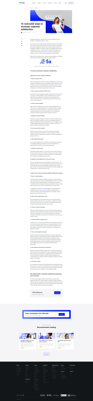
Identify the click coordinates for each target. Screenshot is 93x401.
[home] (22, 3)
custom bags (42, 190)
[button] (34, 3)
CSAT (59, 95)
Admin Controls (36, 388)
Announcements (36, 370)
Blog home (46, 354)
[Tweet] (21, 41)
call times (36, 163)
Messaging (35, 373)
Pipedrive (44, 376)
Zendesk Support (45, 370)
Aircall (44, 374)
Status (75, 399)
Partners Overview (63, 368)
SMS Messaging (19, 370)
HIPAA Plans (71, 368)
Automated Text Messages (54, 367)
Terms (62, 399)
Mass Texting (54, 370)
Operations (26, 374)
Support (26, 371)
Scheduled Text (54, 376)
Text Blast (53, 373)
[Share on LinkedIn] (21, 45)
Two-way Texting (54, 375)
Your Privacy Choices (69, 399)
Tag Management (36, 379)
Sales (26, 373)
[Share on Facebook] (21, 43)
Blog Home (31, 7)
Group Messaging (19, 368)
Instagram (18, 374)
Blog (61, 373)
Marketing (26, 376)
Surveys (35, 376)
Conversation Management (36, 385)
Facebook (18, 373)
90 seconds (52, 88)
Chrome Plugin (19, 371)
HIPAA (26, 382)
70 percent (46, 50)
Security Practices (63, 376)
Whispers (35, 382)
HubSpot (44, 368)
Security (73, 399)
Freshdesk (44, 379)
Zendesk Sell (45, 371)
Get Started (71, 2)
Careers (71, 374)
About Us (71, 373)
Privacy (65, 399)
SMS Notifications (54, 372)
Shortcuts (35, 374)
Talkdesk (44, 373)
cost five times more (40, 53)
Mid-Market (27, 368)
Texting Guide (63, 374)
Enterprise (26, 370)
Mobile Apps (36, 386)
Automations (36, 368)
